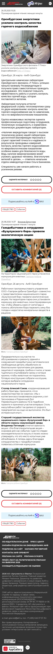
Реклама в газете (33, 556)
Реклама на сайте (12, 556)
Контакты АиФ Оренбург (15, 552)
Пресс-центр (37, 542)
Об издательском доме (15, 542)
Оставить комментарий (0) (27, 189)
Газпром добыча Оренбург (17, 352)
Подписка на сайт (12, 549)
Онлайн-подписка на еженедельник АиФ (25, 545)
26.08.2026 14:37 (8, 222)
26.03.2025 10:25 (8, 10)
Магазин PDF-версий (36, 549)
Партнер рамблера (24, 641)
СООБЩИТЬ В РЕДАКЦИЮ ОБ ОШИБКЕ (21, 566)
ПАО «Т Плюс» (23, 71)
